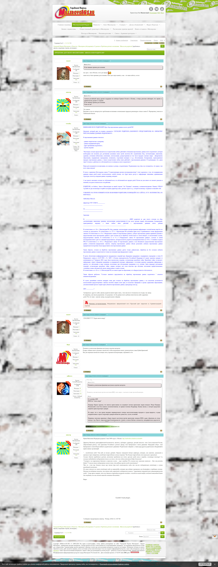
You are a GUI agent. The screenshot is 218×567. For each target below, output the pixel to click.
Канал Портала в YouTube (162, 9)
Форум (156, 545)
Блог (158, 550)
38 (80, 388)
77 (110, 92)
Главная (149, 545)
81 (109, 376)
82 (107, 434)
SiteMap (156, 551)
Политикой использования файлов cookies (114, 564)
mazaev (68, 61)
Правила (149, 551)
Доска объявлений (153, 548)
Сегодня (154, 553)
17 (76, 108)
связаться (56, 550)
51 (80, 391)
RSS (159, 13)
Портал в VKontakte (157, 9)
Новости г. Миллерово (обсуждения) (82, 46)
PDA (148, 553)
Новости (149, 546)
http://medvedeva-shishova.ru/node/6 (132, 438)
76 (110, 61)
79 (107, 314)
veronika (68, 123)
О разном (97, 46)
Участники (134, 40)
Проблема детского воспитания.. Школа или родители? (116, 46)
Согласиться (205, 564)
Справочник (150, 550)
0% (76, 79)
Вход (162, 13)
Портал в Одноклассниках (151, 9)
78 (107, 123)
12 (76, 140)
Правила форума (145, 40)
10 (76, 361)
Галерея (157, 546)
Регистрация (153, 13)
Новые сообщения (122, 40)
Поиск (156, 40)
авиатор (68, 92)
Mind (68, 345)
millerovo (69, 376)
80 (106, 344)
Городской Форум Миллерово (62, 46)
